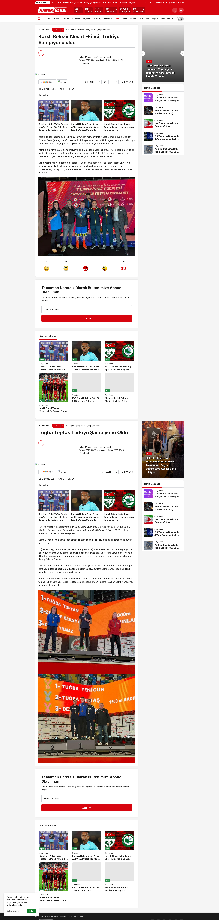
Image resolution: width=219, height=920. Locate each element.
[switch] (180, 18)
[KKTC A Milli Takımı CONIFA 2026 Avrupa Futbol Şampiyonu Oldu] (86, 393)
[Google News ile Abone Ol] (47, 81)
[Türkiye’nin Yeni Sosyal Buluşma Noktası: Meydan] (163, 98)
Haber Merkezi (86, 57)
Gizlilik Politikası (13, 911)
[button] (181, 10)
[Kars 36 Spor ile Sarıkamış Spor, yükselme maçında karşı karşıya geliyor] (119, 116)
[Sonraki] (55, 2)
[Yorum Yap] (105, 82)
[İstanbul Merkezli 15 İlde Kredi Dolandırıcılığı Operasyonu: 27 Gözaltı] (163, 110)
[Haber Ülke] (52, 10)
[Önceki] (52, 2)
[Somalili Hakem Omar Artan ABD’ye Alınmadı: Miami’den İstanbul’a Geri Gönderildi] (86, 116)
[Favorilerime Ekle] (99, 82)
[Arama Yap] (174, 10)
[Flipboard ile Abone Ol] (62, 81)
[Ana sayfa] (38, 18)
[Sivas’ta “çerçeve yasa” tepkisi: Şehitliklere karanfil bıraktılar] (163, 53)
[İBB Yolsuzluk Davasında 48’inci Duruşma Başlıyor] (163, 136)
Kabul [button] (31, 911)
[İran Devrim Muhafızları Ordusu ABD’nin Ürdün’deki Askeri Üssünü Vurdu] (163, 123)
